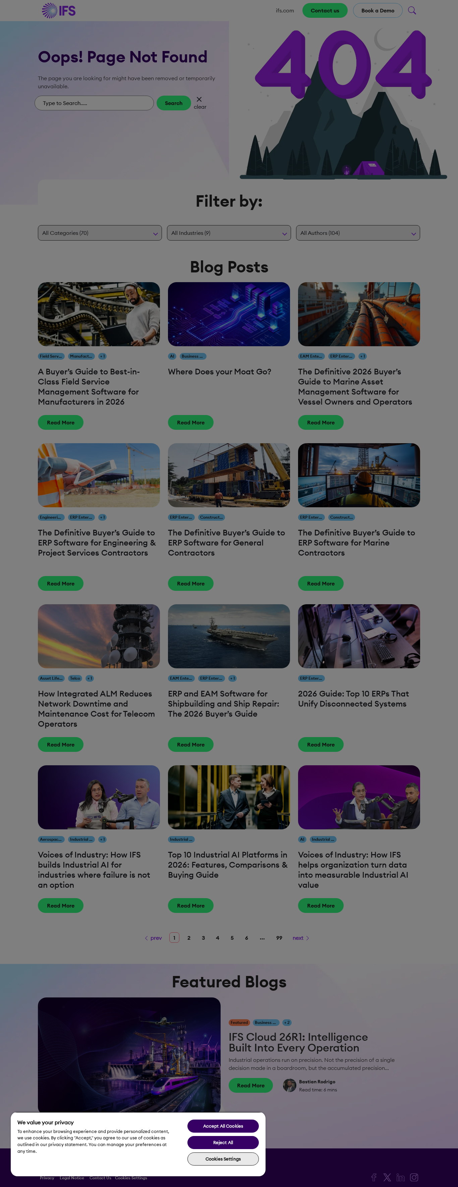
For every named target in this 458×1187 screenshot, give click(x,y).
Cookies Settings (223, 1159)
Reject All (223, 1142)
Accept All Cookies (223, 1126)
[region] (138, 1144)
